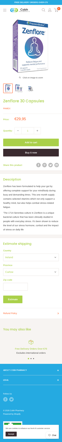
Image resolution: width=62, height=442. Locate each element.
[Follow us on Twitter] (11, 399)
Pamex (6, 108)
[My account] (49, 10)
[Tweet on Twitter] (50, 165)
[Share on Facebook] (38, 165)
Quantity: (8, 130)
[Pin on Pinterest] (44, 165)
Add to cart (31, 142)
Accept (11, 434)
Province (7, 265)
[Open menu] (4, 10)
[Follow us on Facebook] (5, 399)
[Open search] (43, 10)
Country (7, 250)
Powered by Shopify (12, 414)
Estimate (13, 299)
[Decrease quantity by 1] (18, 130)
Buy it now (31, 152)
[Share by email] (56, 165)
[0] (56, 10)
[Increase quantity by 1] (37, 130)
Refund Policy (10, 313)
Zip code (7, 280)
